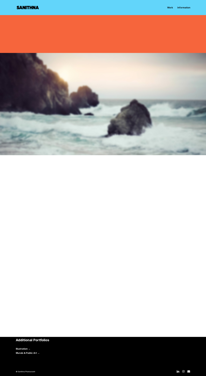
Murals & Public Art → (28, 353)
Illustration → (23, 348)
